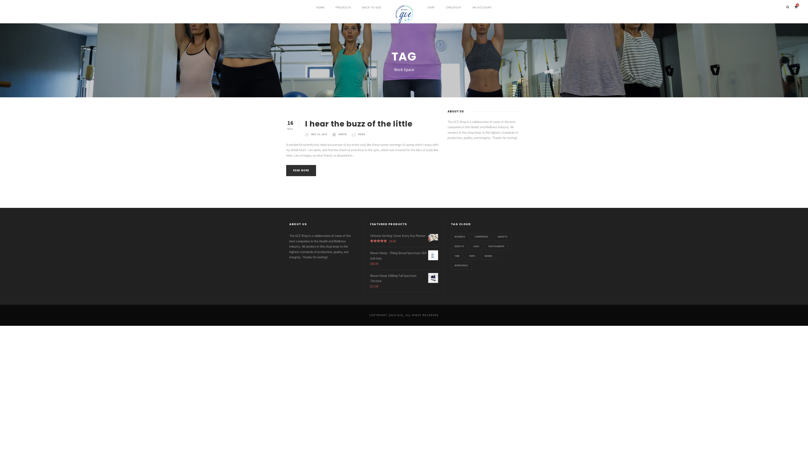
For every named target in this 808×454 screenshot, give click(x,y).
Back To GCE (371, 7)
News (361, 134)
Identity (459, 246)
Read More (301, 170)
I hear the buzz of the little (358, 123)
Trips (472, 256)
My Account (482, 7)
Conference (481, 236)
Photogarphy (496, 246)
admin (343, 134)
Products (343, 7)
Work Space (461, 265)
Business (459, 236)
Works (488, 256)
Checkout (454, 7)
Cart (431, 7)
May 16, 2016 (319, 134)
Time (457, 256)
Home (320, 7)
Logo (476, 246)
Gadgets (503, 236)
